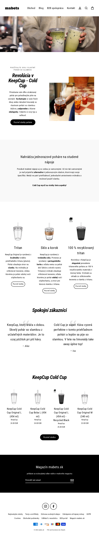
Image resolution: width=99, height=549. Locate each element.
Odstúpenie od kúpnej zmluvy (73, 514)
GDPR (89, 514)
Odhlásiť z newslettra (49, 518)
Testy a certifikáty (32, 514)
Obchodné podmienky (31, 518)
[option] (49, 34)
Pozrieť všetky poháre (23, 122)
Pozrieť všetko (49, 437)
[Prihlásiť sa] (72, 480)
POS (48, 530)
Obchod (31, 8)
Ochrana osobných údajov (50, 514)
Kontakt (71, 8)
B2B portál (63, 518)
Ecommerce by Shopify (58, 530)
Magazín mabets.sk (77, 518)
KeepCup (14, 420)
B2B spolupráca (55, 8)
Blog (41, 8)
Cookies (17, 518)
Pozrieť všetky (18, 284)
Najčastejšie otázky (15, 514)
